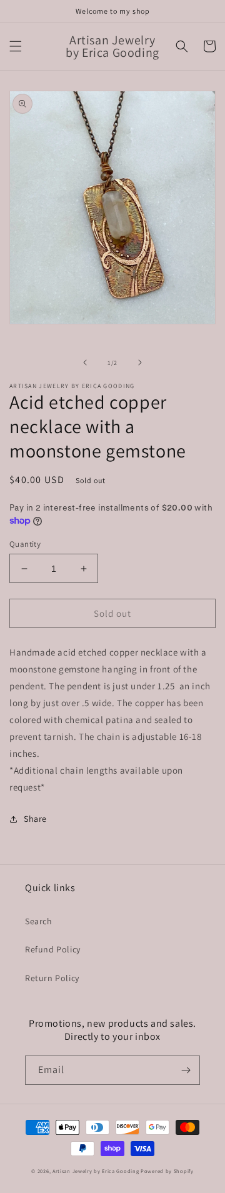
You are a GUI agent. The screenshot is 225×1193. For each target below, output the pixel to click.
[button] (15, 46)
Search (38, 921)
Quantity (25, 544)
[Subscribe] (185, 1070)
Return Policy (52, 978)
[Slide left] (85, 362)
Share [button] (35, 818)
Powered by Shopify (167, 1170)
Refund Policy (53, 949)
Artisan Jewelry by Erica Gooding (95, 1170)
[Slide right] (140, 362)
